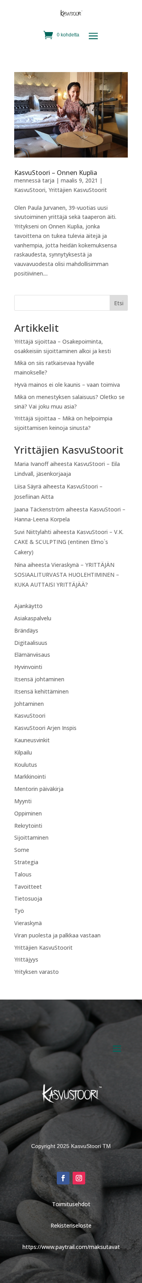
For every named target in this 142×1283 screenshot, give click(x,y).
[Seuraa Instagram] (79, 1178)
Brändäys (26, 630)
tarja (48, 180)
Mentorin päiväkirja (39, 789)
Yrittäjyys (26, 959)
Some (21, 849)
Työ (19, 910)
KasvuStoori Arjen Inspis (45, 728)
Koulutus (25, 764)
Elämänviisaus (32, 654)
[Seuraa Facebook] (63, 1178)
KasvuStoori (29, 190)
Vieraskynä (28, 923)
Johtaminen (29, 703)
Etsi (118, 303)
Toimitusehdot (71, 1204)
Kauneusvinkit (32, 740)
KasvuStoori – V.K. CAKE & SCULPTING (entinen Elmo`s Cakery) (68, 541)
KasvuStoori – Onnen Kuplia (55, 172)
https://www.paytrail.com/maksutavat (71, 1247)
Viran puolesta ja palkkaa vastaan (57, 935)
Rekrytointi (28, 825)
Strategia (26, 862)
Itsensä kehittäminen (41, 691)
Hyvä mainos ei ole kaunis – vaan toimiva (67, 384)
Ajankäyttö (28, 606)
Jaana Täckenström (39, 509)
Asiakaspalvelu (32, 618)
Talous (23, 874)
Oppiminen (28, 813)
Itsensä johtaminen (39, 679)
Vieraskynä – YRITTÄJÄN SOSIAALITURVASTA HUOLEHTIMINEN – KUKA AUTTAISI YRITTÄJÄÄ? (66, 574)
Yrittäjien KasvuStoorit (78, 190)
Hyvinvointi (28, 667)
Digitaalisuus (30, 642)
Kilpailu (23, 752)
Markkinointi (30, 776)
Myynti (23, 801)
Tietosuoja (28, 898)
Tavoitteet (28, 886)
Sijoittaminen (31, 837)
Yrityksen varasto (36, 971)
